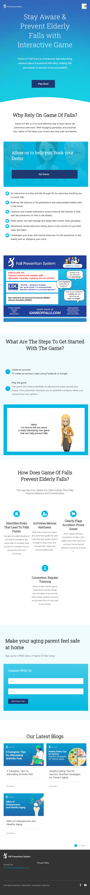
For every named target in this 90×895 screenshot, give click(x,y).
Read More (10, 786)
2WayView (45, 885)
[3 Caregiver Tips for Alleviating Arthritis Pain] (24, 754)
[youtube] (85, 885)
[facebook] (80, 885)
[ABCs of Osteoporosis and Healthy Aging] (24, 804)
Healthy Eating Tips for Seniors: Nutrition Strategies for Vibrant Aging (65, 774)
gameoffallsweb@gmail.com (16, 868)
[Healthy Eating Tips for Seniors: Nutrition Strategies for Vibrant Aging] (66, 754)
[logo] (13, 5)
